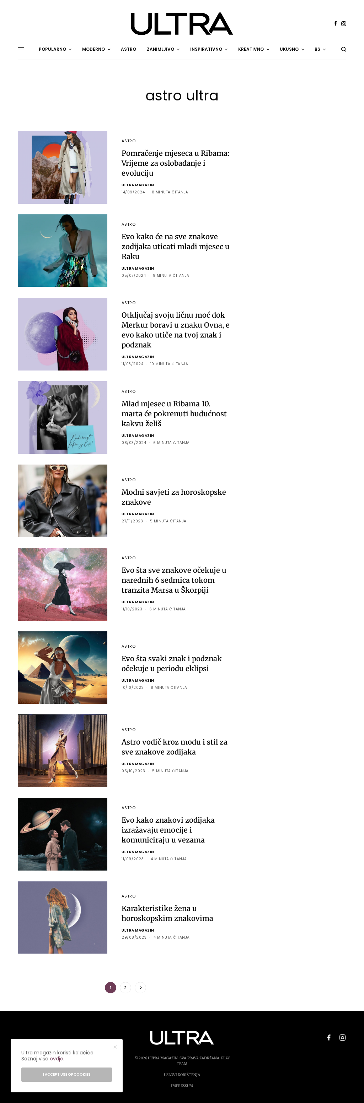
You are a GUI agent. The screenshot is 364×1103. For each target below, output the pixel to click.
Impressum (182, 1085)
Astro (128, 141)
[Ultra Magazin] (182, 23)
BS (317, 49)
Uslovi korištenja (182, 1074)
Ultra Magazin (138, 185)
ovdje (56, 1058)
